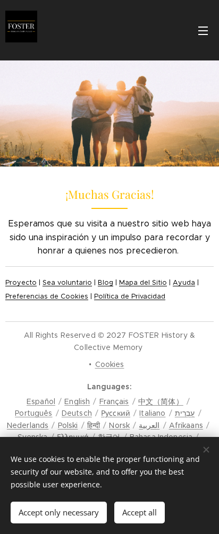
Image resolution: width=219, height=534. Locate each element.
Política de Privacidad (129, 296)
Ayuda (184, 282)
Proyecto (21, 282)
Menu (203, 30)
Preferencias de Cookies (46, 296)
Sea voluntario (67, 282)
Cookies (109, 364)
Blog (105, 282)
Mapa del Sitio (143, 282)
